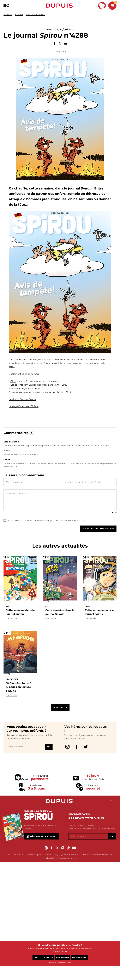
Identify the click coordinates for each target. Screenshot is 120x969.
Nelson (14, 388)
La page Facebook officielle (23, 406)
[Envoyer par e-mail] (65, 43)
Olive (13, 381)
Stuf (64, 51)
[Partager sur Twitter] (60, 43)
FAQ (56, 854)
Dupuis (60, 5)
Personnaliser (79, 957)
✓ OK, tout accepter (43, 957)
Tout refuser (62, 957)
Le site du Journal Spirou (22, 399)
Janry (57, 51)
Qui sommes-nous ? (70, 854)
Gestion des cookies (67, 858)
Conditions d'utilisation (101, 854)
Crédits (85, 854)
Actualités (19, 14)
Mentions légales (34, 854)
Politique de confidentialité (60, 962)
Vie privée (50, 858)
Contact (48, 854)
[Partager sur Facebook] (54, 43)
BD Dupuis (8, 14)
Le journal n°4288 (35, 14)
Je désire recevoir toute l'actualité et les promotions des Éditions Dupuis (46, 520)
